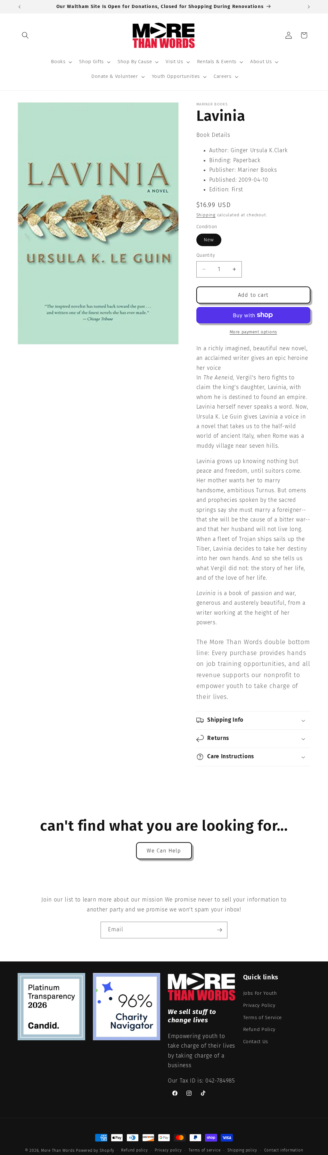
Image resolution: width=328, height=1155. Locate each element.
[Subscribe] (219, 930)
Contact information (283, 1150)
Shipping (206, 214)
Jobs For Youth (260, 993)
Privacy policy (168, 1150)
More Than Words (58, 1150)
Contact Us (255, 1041)
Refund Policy (259, 1029)
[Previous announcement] (19, 6)
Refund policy (134, 1150)
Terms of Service (262, 1017)
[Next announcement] (309, 6)
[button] (25, 35)
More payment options (253, 331)
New (209, 240)
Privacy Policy (259, 1005)
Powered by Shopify (95, 1150)
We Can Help (164, 851)
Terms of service (204, 1150)
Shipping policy (242, 1150)
